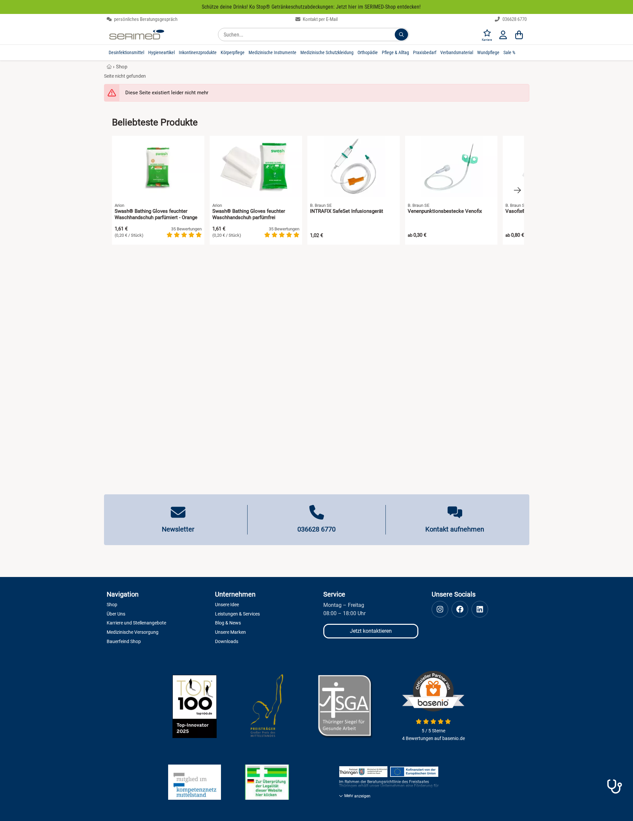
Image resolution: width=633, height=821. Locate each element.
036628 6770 (514, 19)
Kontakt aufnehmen (454, 529)
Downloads (226, 641)
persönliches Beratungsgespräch (145, 19)
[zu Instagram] (440, 609)
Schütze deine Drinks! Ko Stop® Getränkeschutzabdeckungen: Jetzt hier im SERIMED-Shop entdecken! (311, 7)
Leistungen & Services (237, 613)
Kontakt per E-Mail (320, 19)
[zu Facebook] (460, 609)
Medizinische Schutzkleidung (327, 52)
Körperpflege (233, 52)
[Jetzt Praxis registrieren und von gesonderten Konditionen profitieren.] (614, 786)
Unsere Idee (227, 604)
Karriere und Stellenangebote (136, 622)
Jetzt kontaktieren (371, 631)
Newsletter (178, 529)
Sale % (509, 52)
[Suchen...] (401, 35)
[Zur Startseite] (136, 35)
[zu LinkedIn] (480, 609)
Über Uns (116, 613)
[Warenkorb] (519, 34)
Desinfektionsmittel (126, 52)
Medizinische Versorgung (132, 632)
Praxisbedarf (424, 52)
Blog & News (228, 622)
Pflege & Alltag (395, 52)
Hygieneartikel (161, 52)
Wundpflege (488, 52)
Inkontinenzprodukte (198, 52)
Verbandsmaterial (456, 52)
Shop (121, 67)
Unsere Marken (230, 632)
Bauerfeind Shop (124, 641)
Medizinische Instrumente (272, 52)
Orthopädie (368, 52)
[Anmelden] (503, 34)
